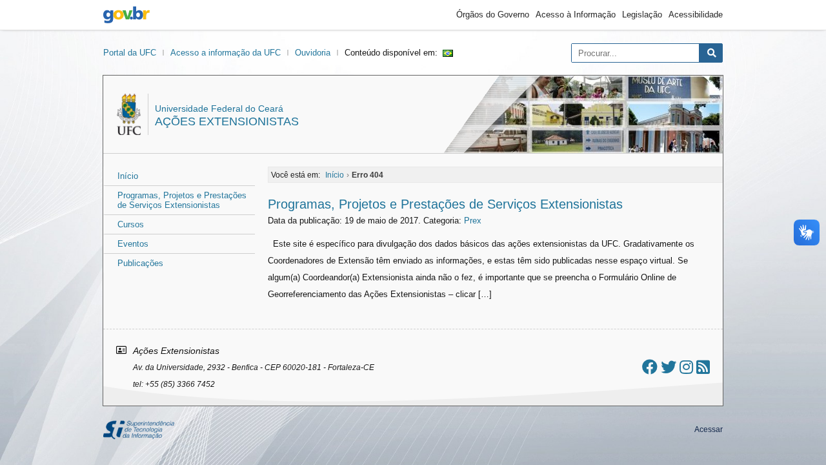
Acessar (708, 429)
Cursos (130, 224)
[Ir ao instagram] (686, 367)
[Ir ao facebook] (650, 367)
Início (127, 176)
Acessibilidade (696, 14)
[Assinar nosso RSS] (703, 367)
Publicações (140, 263)
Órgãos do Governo (492, 14)
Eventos (132, 244)
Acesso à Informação (576, 14)
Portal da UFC (129, 52)
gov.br (126, 14)
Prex (472, 220)
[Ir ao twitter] (668, 367)
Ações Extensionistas (227, 121)
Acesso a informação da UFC (225, 52)
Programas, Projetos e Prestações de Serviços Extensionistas (182, 200)
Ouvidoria (312, 52)
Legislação (642, 14)
